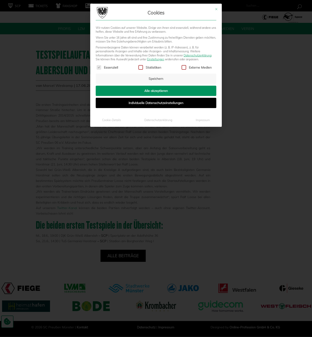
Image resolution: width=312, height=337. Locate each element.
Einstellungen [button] (155, 59)
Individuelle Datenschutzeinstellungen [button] (156, 103)
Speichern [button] (156, 79)
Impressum (203, 120)
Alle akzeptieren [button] (156, 91)
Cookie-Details (111, 120)
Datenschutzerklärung (198, 55)
